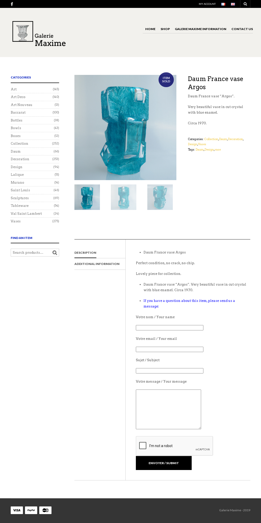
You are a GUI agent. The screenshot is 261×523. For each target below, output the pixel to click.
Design (192, 144)
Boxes (16, 136)
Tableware (20, 206)
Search (55, 252)
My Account (207, 3)
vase (218, 149)
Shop (165, 29)
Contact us (242, 29)
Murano (17, 182)
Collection (211, 139)
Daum (223, 139)
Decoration (235, 139)
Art (14, 89)
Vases (202, 144)
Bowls (16, 128)
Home (150, 29)
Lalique (17, 175)
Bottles (16, 120)
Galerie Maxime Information (200, 29)
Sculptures (20, 198)
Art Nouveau (21, 105)
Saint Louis (20, 190)
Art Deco (18, 97)
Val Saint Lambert (26, 214)
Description (85, 252)
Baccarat (18, 112)
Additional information (97, 264)
